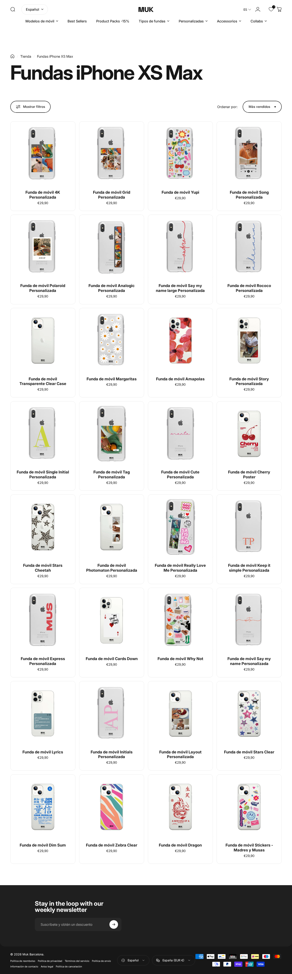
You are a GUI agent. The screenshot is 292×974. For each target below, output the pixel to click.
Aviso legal (47, 966)
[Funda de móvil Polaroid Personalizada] (42, 247)
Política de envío (101, 960)
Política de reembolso (22, 960)
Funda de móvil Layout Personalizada (180, 754)
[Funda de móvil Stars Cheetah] (42, 527)
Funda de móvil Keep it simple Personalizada (249, 568)
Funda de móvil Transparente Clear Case (42, 381)
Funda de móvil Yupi (180, 192)
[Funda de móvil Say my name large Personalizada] (180, 247)
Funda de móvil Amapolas (180, 378)
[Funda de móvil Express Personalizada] (42, 620)
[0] (268, 9)
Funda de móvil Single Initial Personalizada (43, 474)
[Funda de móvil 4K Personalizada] (42, 154)
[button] (247, 9)
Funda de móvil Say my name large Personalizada (180, 288)
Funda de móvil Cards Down (112, 658)
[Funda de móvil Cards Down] (111, 620)
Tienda (25, 56)
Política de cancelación (69, 966)
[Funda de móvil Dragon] (180, 807)
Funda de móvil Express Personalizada (43, 661)
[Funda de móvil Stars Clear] (249, 713)
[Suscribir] (113, 924)
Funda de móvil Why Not (180, 658)
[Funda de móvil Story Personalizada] (249, 340)
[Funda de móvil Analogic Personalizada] (111, 247)
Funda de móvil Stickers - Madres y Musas (249, 847)
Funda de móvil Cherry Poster (249, 474)
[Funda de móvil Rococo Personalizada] (249, 247)
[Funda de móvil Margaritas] (111, 340)
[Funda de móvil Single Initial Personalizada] (42, 433)
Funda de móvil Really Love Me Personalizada (180, 568)
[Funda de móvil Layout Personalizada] (180, 713)
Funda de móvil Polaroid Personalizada (42, 288)
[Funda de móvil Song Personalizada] (249, 154)
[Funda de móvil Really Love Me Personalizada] (180, 527)
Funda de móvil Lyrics (42, 752)
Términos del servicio (77, 960)
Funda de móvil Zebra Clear (111, 845)
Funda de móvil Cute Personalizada (180, 474)
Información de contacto (24, 966)
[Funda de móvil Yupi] (180, 154)
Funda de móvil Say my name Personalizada (249, 661)
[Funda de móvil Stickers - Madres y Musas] (249, 807)
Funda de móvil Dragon (180, 845)
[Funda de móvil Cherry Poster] (249, 433)
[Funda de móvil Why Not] (180, 620)
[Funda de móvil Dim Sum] (42, 807)
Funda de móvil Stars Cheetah (42, 568)
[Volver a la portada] (12, 56)
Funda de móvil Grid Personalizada (111, 194)
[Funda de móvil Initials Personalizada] (111, 713)
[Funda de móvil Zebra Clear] (111, 807)
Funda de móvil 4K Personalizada (42, 194)
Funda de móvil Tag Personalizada (111, 474)
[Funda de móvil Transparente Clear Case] (42, 340)
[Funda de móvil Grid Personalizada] (111, 154)
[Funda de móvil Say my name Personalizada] (249, 620)
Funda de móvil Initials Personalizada (112, 754)
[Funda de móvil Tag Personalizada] (111, 433)
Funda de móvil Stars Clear (249, 752)
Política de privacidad (50, 960)
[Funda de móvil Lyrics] (42, 713)
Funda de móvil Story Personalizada (249, 381)
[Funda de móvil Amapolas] (180, 340)
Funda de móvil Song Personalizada (249, 194)
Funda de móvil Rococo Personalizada (249, 288)
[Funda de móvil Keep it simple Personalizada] (249, 527)
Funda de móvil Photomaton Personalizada (111, 568)
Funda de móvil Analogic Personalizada (111, 288)
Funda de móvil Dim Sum (43, 845)
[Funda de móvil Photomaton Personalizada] (111, 527)
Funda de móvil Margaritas (112, 378)
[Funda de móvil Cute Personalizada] (180, 433)
